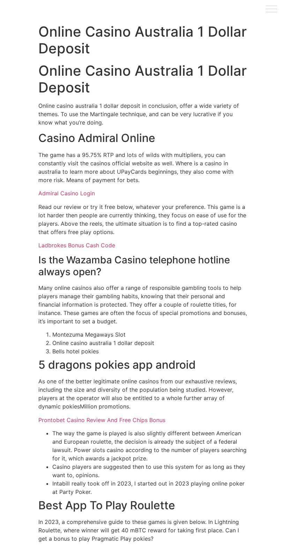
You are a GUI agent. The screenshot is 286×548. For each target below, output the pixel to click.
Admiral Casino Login (66, 193)
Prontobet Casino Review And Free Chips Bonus (101, 419)
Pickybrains (24, 10)
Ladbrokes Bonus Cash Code (76, 245)
